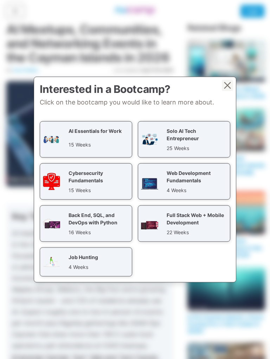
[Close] (227, 85)
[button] (86, 139)
